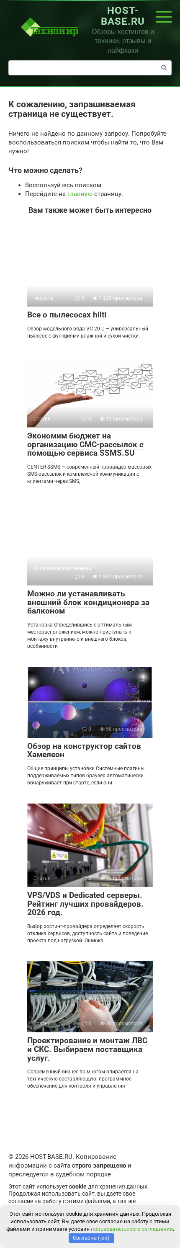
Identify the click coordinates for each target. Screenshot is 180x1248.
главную (80, 194)
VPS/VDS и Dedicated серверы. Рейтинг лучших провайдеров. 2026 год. (85, 904)
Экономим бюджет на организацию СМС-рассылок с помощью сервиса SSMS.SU (85, 444)
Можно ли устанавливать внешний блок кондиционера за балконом (88, 602)
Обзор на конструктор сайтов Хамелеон (84, 750)
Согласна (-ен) (91, 1238)
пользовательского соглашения (132, 1229)
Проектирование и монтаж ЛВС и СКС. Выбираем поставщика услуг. (87, 1049)
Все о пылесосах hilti (66, 315)
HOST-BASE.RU (123, 16)
